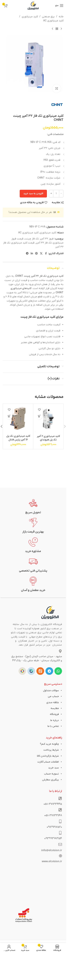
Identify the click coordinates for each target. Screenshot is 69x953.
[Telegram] (49, 671)
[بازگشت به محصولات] (57, 29)
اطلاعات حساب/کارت (48, 762)
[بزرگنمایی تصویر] (56, 88)
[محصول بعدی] (52, 29)
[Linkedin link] (32, 253)
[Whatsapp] (58, 671)
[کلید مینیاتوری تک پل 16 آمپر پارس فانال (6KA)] (18, 419)
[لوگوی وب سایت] (33, 5)
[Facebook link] (46, 253)
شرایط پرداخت (51, 750)
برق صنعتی (48, 16)
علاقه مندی (52, 702)
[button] (39, 416)
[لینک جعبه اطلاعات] (33, 506)
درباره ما (54, 720)
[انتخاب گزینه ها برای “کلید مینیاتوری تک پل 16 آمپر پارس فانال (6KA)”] (9, 416)
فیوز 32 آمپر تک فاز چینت (39, 239)
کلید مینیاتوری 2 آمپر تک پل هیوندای (48, 438)
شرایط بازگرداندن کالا (48, 756)
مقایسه (55, 708)
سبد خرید (53, 767)
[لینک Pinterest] (36, 253)
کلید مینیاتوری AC (53, 20)
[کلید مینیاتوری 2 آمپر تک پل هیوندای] (48, 419)
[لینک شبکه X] (41, 253)
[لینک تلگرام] (27, 253)
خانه (61, 16)
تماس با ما (53, 726)
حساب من (53, 696)
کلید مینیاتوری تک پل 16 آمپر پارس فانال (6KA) (18, 439)
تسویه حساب (51, 774)
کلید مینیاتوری (30, 16)
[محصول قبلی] (61, 29)
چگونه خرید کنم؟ (49, 744)
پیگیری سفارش (50, 779)
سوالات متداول (51, 690)
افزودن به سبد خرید (33, 193)
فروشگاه (54, 714)
